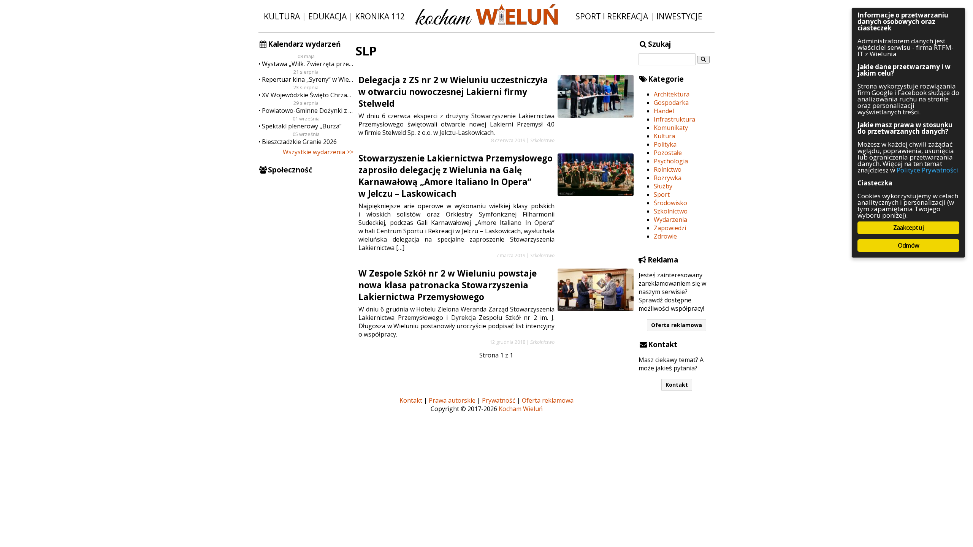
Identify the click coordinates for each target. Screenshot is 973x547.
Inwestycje (679, 16)
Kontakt (677, 384)
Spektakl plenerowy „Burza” (302, 126)
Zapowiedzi (670, 228)
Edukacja (327, 16)
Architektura (671, 94)
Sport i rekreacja (611, 16)
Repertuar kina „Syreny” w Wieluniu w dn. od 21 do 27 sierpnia (307, 79)
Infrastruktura (674, 119)
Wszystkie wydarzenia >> (318, 152)
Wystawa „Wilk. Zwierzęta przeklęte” (307, 64)
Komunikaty (671, 127)
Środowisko (670, 203)
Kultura (282, 16)
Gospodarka (671, 102)
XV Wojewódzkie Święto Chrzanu (307, 95)
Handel (664, 111)
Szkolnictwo (671, 211)
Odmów (908, 245)
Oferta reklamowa (676, 325)
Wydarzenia (670, 219)
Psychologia (671, 161)
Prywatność (498, 400)
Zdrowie (665, 236)
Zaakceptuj (908, 227)
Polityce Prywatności (927, 170)
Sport (662, 194)
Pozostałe (668, 153)
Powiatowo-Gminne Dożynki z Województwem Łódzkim (307, 110)
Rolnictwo (667, 169)
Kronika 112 (380, 16)
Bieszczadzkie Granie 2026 (299, 142)
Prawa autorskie (452, 400)
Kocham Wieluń (521, 409)
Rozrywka (667, 178)
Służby (663, 186)
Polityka (665, 144)
